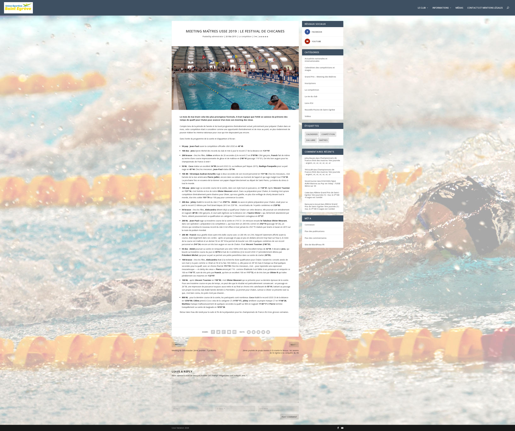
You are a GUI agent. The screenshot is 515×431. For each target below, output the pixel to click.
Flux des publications (314, 231)
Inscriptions (310, 83)
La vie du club (311, 96)
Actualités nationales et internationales (316, 59)
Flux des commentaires (315, 238)
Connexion (310, 224)
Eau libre (310, 140)
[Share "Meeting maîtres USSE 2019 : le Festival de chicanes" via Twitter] (218, 332)
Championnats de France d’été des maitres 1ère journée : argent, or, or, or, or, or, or (322, 160)
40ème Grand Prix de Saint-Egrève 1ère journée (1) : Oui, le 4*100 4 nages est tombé (322, 195)
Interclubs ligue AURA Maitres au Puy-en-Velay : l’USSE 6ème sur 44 (322, 183)
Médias (459, 8)
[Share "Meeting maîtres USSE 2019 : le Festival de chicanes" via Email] (229, 332)
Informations (441, 8)
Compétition (328, 134)
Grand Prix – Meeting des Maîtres (320, 76)
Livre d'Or (309, 103)
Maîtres (323, 140)
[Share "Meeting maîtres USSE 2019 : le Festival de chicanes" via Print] (234, 332)
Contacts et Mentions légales (485, 8)
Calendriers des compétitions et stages (320, 68)
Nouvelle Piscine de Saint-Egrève (320, 109)
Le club (422, 8)
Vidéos (308, 116)
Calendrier (312, 134)
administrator (217, 36)
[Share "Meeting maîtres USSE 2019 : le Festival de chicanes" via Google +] (223, 332)
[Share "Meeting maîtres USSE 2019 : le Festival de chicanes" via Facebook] (213, 332)
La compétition (245, 36)
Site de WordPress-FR (314, 244)
